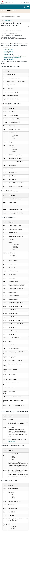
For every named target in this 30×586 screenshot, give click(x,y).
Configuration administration (9, 37)
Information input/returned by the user (12, 57)
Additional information (9, 59)
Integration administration (8, 38)
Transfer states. (11, 441)
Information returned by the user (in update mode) (15, 56)
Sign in (27, 2)
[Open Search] (22, 2)
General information (8, 49)
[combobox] (17, 31)
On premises (23, 38)
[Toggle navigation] (28, 7)
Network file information (9, 52)
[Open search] (23, 7)
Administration (18, 35)
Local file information (8, 51)
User (17, 38)
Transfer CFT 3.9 (9, 35)
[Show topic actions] (28, 26)
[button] (15, 20)
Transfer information (8, 54)
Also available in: (4, 30)
